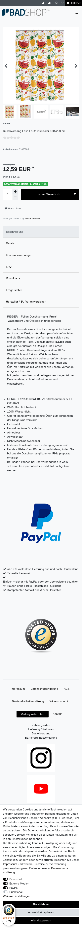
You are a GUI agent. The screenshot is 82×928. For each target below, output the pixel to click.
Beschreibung (14, 231)
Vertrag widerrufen (32, 714)
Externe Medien (19, 883)
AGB (66, 688)
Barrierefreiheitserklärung (28, 701)
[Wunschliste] (62, 3)
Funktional (15, 891)
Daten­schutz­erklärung (44, 688)
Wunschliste (14, 208)
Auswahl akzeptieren (41, 912)
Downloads (13, 278)
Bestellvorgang (41, 733)
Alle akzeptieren (41, 920)
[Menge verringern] (15, 197)
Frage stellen (14, 290)
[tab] (41, 232)
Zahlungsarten (41, 725)
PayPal (13, 887)
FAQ (9, 266)
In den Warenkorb (49, 194)
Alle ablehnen (41, 904)
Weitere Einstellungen (16, 896)
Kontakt (57, 713)
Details (10, 243)
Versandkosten (32, 218)
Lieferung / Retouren (41, 729)
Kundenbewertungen (19, 255)
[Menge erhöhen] (15, 191)
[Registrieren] (50, 3)
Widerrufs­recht (59, 701)
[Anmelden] (43, 3)
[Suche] (57, 3)
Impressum (18, 688)
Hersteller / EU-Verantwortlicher (26, 301)
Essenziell (15, 879)
